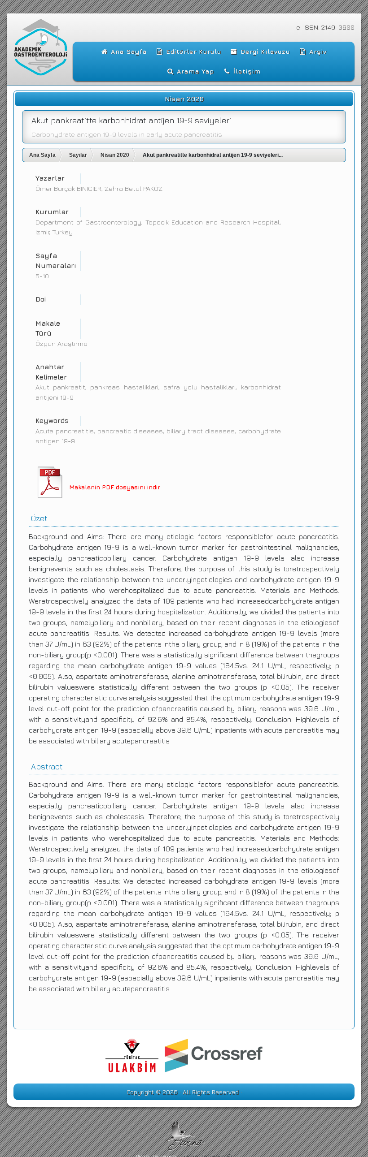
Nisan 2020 (115, 155)
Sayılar (78, 155)
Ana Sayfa (42, 155)
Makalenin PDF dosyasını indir (114, 487)
